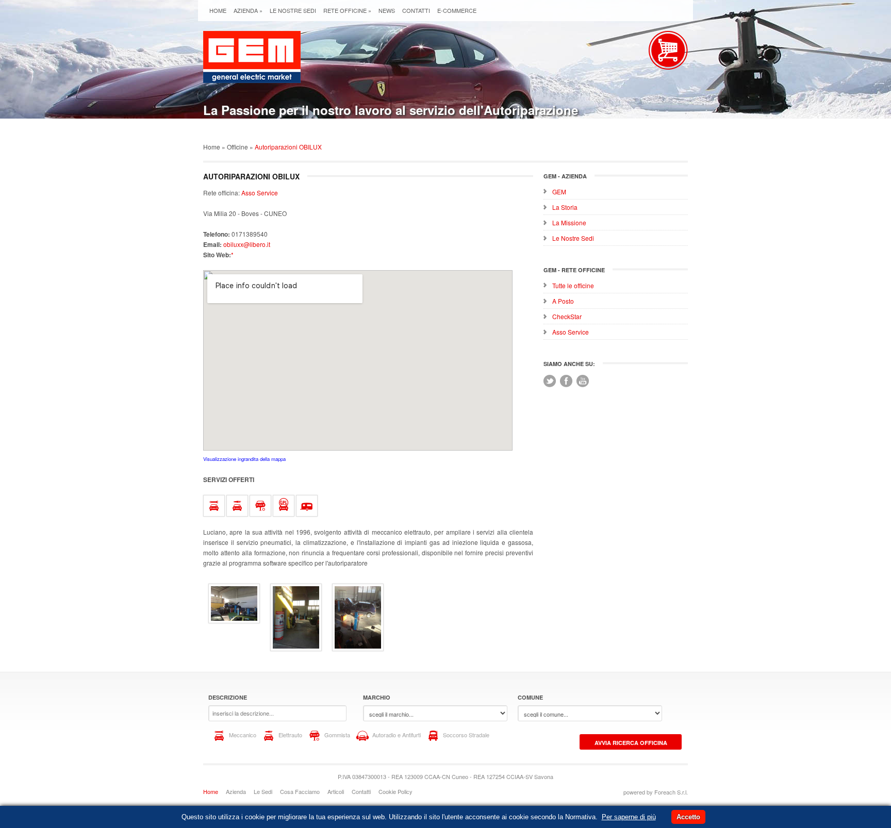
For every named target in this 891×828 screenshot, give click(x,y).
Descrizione (227, 697)
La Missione (569, 222)
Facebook (566, 381)
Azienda (248, 10)
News (386, 10)
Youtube (582, 381)
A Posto (563, 300)
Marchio (376, 697)
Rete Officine (347, 10)
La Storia (565, 207)
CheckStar (567, 316)
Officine (237, 146)
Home (217, 10)
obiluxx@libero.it (246, 244)
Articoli (335, 791)
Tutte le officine (573, 285)
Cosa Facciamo (300, 791)
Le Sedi (263, 791)
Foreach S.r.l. (671, 792)
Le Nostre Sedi (293, 10)
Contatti (416, 10)
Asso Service (570, 331)
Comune (530, 697)
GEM (559, 191)
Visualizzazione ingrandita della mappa (244, 458)
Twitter (549, 381)
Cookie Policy (395, 791)
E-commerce (456, 10)
